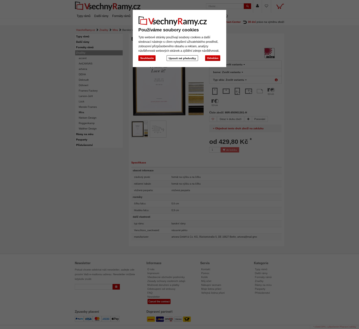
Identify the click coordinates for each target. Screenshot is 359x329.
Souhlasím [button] (147, 58)
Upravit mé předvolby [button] (182, 58)
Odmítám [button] (212, 58)
